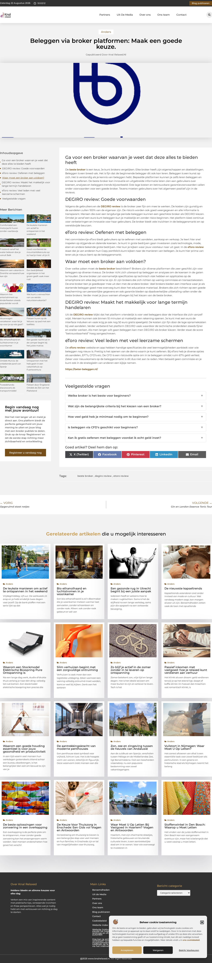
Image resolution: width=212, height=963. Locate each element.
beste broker (77, 169)
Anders (106, 32)
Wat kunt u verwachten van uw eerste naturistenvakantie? (38, 297)
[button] (202, 922)
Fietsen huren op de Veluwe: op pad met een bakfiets (39, 321)
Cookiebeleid (99, 921)
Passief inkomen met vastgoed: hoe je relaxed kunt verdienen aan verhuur (185, 669)
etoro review (121, 475)
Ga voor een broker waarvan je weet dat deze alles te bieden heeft (25, 162)
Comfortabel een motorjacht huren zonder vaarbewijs (9, 228)
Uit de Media (99, 894)
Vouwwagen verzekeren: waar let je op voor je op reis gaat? (11, 321)
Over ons (145, 14)
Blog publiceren (101, 912)
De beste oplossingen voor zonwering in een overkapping (25, 826)
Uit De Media (125, 14)
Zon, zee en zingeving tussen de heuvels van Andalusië (132, 747)
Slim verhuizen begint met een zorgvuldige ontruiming (77, 668)
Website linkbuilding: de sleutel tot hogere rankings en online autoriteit (106, 932)
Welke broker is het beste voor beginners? (136, 395)
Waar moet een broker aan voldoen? (23, 177)
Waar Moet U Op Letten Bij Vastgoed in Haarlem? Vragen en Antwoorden (132, 827)
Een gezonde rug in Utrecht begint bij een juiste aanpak (131, 590)
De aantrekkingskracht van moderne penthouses (76, 747)
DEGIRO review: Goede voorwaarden (23, 168)
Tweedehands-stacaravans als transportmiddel (8, 388)
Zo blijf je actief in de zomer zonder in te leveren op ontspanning (131, 669)
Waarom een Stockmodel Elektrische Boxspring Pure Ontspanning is (22, 669)
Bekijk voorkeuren (189, 950)
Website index (100, 925)
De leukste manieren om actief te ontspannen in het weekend (25, 590)
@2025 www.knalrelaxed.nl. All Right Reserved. (106, 958)
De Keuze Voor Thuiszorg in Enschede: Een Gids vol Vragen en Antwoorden (79, 827)
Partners (104, 14)
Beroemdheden (101, 890)
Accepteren (127, 950)
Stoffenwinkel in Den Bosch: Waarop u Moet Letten (184, 826)
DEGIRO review (110, 206)
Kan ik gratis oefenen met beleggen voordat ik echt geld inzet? (136, 437)
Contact (181, 14)
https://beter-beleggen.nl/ (81, 369)
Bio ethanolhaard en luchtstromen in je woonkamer (10, 342)
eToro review (196, 247)
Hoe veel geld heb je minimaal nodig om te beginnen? (136, 416)
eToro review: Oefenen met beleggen (23, 173)
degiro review (103, 475)
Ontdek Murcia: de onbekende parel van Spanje (10, 363)
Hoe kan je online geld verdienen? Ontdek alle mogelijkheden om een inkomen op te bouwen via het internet (105, 942)
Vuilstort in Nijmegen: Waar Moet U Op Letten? (184, 747)
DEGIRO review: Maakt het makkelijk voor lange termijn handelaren (26, 184)
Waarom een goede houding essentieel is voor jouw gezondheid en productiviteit (24, 748)
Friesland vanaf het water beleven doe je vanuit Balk (10, 252)
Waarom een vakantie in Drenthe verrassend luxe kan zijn (12, 273)
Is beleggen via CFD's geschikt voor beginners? (136, 427)
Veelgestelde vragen (14, 198)
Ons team (163, 14)
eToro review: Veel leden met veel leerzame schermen (21, 192)
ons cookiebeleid (191, 940)
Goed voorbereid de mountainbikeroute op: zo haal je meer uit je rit (38, 252)
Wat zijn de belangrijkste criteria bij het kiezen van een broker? (136, 406)
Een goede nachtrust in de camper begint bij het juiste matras (38, 342)
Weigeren (158, 950)
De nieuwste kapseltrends (183, 588)
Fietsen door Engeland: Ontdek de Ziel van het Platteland (38, 388)
